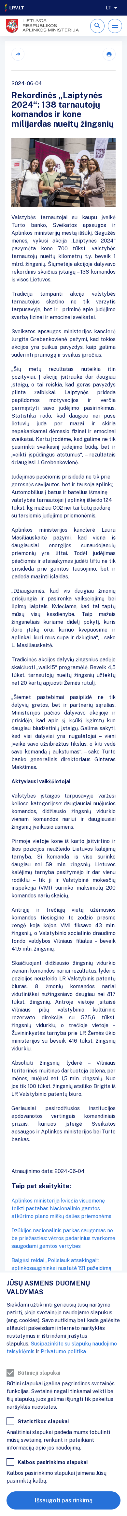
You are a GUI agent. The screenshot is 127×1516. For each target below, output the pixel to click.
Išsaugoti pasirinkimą (63, 1500)
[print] (109, 54)
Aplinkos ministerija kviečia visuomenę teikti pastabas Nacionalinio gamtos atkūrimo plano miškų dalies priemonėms (61, 1208)
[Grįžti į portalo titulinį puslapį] (14, 8)
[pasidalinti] (17, 54)
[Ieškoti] (97, 26)
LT (108, 7)
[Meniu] (115, 26)
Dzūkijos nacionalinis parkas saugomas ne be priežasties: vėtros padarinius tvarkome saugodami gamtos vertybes (63, 1238)
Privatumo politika (63, 1351)
